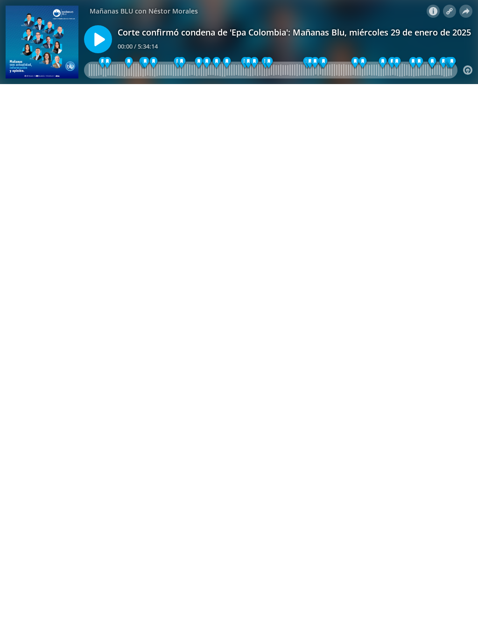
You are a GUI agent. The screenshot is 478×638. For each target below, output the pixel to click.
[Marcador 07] (207, 63)
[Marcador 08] (323, 63)
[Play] (98, 39)
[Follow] (449, 11)
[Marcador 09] (382, 63)
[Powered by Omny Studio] (467, 70)
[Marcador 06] (145, 63)
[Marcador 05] (248, 63)
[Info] (433, 11)
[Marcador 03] (128, 63)
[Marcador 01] (153, 63)
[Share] (465, 11)
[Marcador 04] (199, 63)
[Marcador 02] (107, 63)
